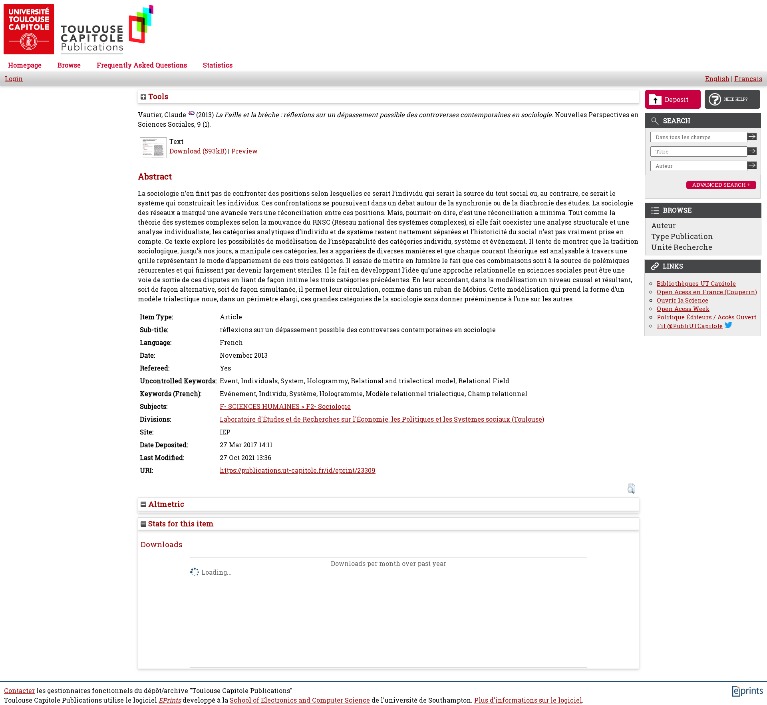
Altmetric (165, 504)
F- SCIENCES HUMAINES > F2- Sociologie (285, 406)
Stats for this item (180, 523)
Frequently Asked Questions (142, 65)
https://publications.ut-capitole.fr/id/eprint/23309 (298, 470)
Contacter (19, 690)
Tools (157, 96)
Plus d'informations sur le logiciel (528, 700)
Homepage (25, 65)
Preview (244, 151)
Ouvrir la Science (682, 300)
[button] (631, 489)
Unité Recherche (681, 247)
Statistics (217, 65)
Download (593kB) (198, 151)
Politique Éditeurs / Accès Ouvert (706, 317)
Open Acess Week (683, 309)
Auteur (663, 225)
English (717, 78)
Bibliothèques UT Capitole (696, 283)
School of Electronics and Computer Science (300, 700)
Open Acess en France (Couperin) (707, 292)
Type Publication (682, 236)
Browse (69, 65)
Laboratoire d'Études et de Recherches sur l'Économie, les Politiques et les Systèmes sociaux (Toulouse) (382, 419)
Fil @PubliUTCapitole (690, 326)
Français (748, 78)
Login (14, 78)
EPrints (170, 700)
